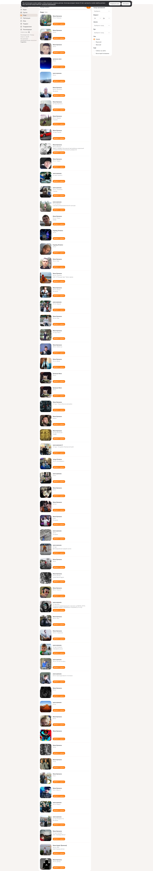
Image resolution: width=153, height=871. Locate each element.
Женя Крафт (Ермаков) (60, 845)
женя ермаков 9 (58, 445)
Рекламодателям (25, 35)
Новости (23, 37)
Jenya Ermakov (57, 459)
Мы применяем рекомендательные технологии (28, 40)
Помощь (32, 35)
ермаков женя (57, 59)
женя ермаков (57, 73)
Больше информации (49, 4)
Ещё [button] (27, 37)
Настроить (126, 4)
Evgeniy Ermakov (58, 230)
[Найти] (88, 7)
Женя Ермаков (57, 16)
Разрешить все (114, 4)
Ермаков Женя (57, 373)
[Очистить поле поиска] (85, 7)
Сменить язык (24, 32)
